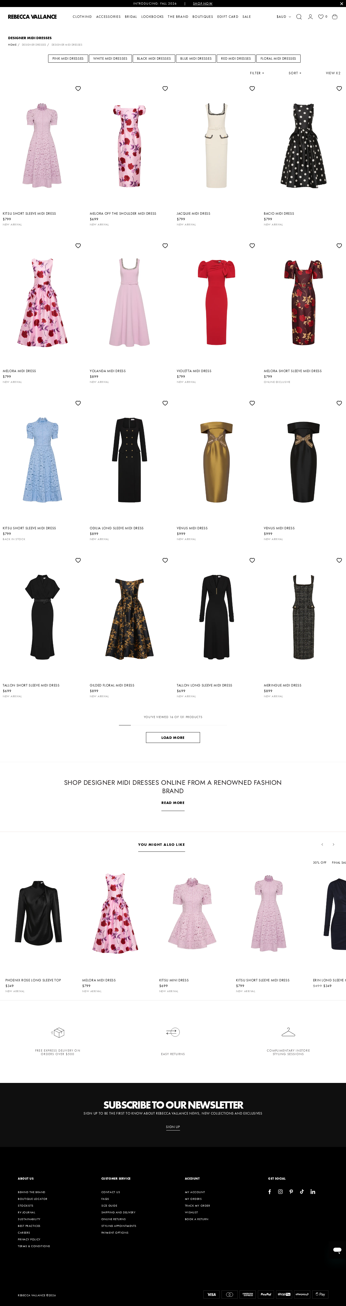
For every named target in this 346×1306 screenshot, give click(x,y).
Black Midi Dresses (154, 58)
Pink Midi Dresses (68, 58)
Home (12, 44)
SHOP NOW (203, 3)
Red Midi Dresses (236, 58)
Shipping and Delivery (118, 1212)
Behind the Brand (31, 1192)
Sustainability (29, 1219)
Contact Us (110, 1192)
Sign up (173, 1127)
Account (192, 1178)
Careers (24, 1232)
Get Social (277, 1178)
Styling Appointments (119, 1226)
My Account (195, 1192)
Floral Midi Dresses (278, 58)
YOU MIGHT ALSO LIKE (161, 844)
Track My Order (197, 1205)
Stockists (26, 1205)
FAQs (105, 1199)
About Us (26, 1178)
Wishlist (191, 1212)
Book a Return (196, 1219)
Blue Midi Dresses (196, 58)
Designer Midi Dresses (67, 44)
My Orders (193, 1199)
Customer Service (116, 1178)
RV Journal (26, 1212)
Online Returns (113, 1219)
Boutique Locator (33, 1199)
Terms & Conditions (34, 1246)
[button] (299, 16)
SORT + (295, 73)
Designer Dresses (34, 44)
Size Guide (109, 1205)
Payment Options (114, 1232)
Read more (172, 802)
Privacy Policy (29, 1239)
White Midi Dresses (110, 58)
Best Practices (29, 1226)
